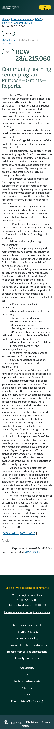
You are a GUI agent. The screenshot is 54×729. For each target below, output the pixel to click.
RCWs (38, 19)
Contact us (27, 694)
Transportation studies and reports (27, 644)
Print (8, 33)
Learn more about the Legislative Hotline (27, 612)
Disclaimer (32, 722)
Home (5, 19)
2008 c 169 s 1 (11, 533)
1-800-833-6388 (39, 605)
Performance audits (27, 631)
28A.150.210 (32, 551)
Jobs (27, 674)
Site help (27, 687)
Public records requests (27, 681)
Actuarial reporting (27, 638)
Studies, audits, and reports (27, 624)
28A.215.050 (9, 39)
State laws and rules (22, 19)
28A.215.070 (9, 43)
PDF (8, 51)
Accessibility (27, 667)
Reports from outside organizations (27, 651)
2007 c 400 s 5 (27, 533)
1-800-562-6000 (27, 600)
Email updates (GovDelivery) (27, 701)
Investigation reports (27, 658)
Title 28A (7, 22)
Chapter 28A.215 (23, 22)
